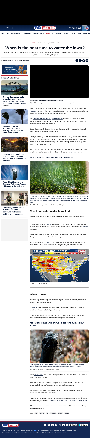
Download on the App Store (73, 425)
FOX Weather (25, 60)
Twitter (80, 60)
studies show (38, 375)
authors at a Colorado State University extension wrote (68, 400)
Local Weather (57, 33)
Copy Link (87, 60)
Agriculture (33, 307)
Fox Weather (45, 28)
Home (36, 413)
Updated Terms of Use (27, 430)
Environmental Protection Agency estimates (48, 119)
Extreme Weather (38, 33)
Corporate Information (66, 430)
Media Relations (54, 430)
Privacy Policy (15, 430)
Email (83, 60)
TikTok (63, 425)
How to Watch (26, 33)
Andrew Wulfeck (8, 60)
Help (74, 430)
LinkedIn (60, 425)
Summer (67, 413)
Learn (48, 33)
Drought (60, 413)
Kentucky (33, 111)
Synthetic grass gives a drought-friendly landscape (46, 100)
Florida (47, 242)
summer (73, 152)
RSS (67, 425)
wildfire (85, 227)
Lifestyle (72, 33)
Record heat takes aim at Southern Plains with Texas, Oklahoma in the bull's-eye (14, 184)
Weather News (15, 33)
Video (79, 33)
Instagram (52, 425)
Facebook (76, 60)
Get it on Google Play (83, 425)
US (47, 413)
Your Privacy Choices (43, 430)
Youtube (56, 425)
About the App (6, 430)
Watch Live (5, 33)
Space (66, 33)
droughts (48, 224)
